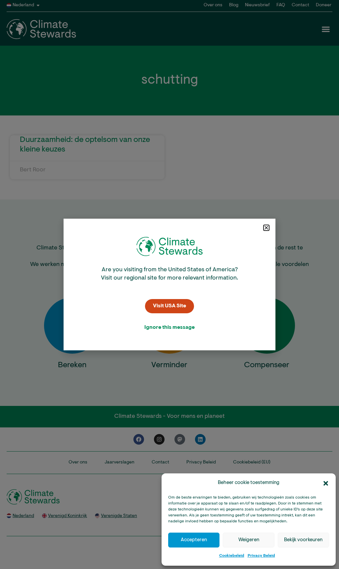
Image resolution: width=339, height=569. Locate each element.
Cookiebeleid (231, 556)
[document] (169, 284)
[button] (325, 483)
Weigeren (248, 540)
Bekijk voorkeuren (303, 540)
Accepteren (194, 540)
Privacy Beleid (261, 556)
